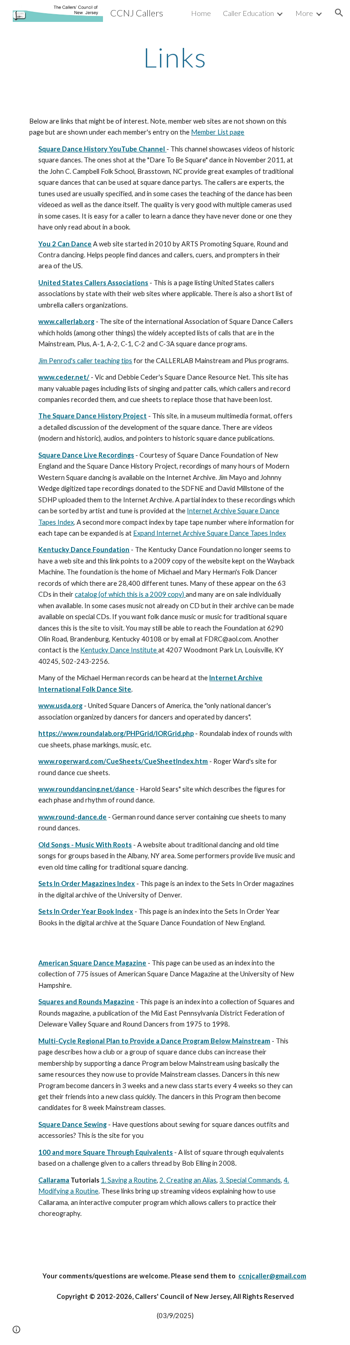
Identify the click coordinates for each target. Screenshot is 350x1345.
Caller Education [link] (248, 13)
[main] (175, 57)
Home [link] (201, 13)
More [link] (304, 13)
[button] (339, 13)
